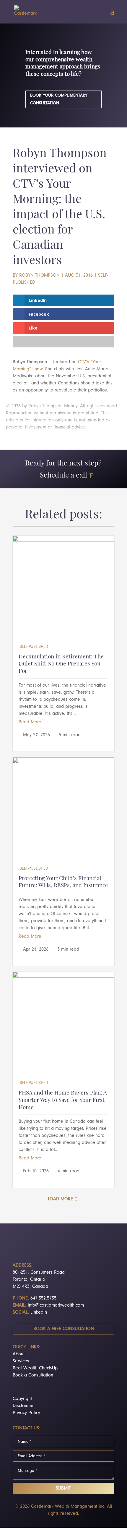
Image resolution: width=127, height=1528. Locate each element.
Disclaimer (23, 1405)
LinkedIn (38, 1312)
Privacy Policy (26, 1412)
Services (21, 1361)
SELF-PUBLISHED (34, 646)
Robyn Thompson (39, 275)
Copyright (22, 1398)
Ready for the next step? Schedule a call (63, 469)
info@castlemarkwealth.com (56, 1305)
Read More (30, 722)
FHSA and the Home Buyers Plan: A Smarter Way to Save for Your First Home (63, 1100)
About (19, 1353)
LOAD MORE (60, 1198)
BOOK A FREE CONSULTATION (63, 1328)
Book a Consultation (33, 1375)
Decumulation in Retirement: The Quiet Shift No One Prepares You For (61, 664)
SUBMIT (63, 1488)
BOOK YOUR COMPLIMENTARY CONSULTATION (58, 99)
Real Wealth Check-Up (35, 1368)
